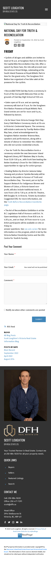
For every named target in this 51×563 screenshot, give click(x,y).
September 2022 (11, 353)
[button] (5, 522)
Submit (38, 319)
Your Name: (9, 254)
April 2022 (8, 356)
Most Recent (9, 350)
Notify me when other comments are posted (25, 310)
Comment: (8, 280)
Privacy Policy (40, 529)
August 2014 (9, 359)
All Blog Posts (10, 335)
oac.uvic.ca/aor (31, 229)
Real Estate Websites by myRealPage (25, 531)
